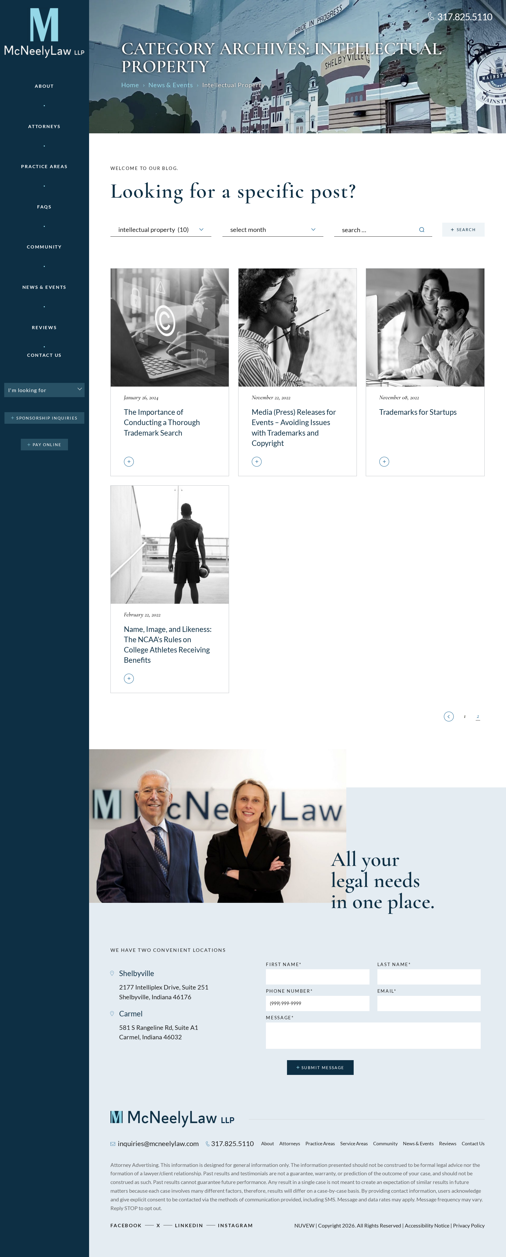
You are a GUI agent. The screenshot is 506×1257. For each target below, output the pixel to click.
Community (44, 247)
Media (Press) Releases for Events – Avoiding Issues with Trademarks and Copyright (298, 372)
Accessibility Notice (427, 1225)
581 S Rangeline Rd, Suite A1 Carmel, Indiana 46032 (158, 1032)
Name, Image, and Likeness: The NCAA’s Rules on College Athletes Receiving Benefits (170, 589)
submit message (322, 1067)
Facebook (126, 1225)
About (44, 86)
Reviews (44, 327)
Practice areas (44, 166)
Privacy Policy (469, 1225)
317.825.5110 (464, 16)
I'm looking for (27, 390)
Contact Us (44, 355)
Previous (449, 717)
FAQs (44, 206)
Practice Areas (320, 1143)
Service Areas (354, 1143)
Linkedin (189, 1225)
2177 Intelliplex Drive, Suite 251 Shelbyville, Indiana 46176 (163, 992)
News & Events (44, 287)
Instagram (235, 1225)
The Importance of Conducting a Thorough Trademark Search (170, 372)
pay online (47, 444)
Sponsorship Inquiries (46, 418)
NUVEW (304, 1225)
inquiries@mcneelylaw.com (158, 1143)
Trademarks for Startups (425, 372)
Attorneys (44, 126)
